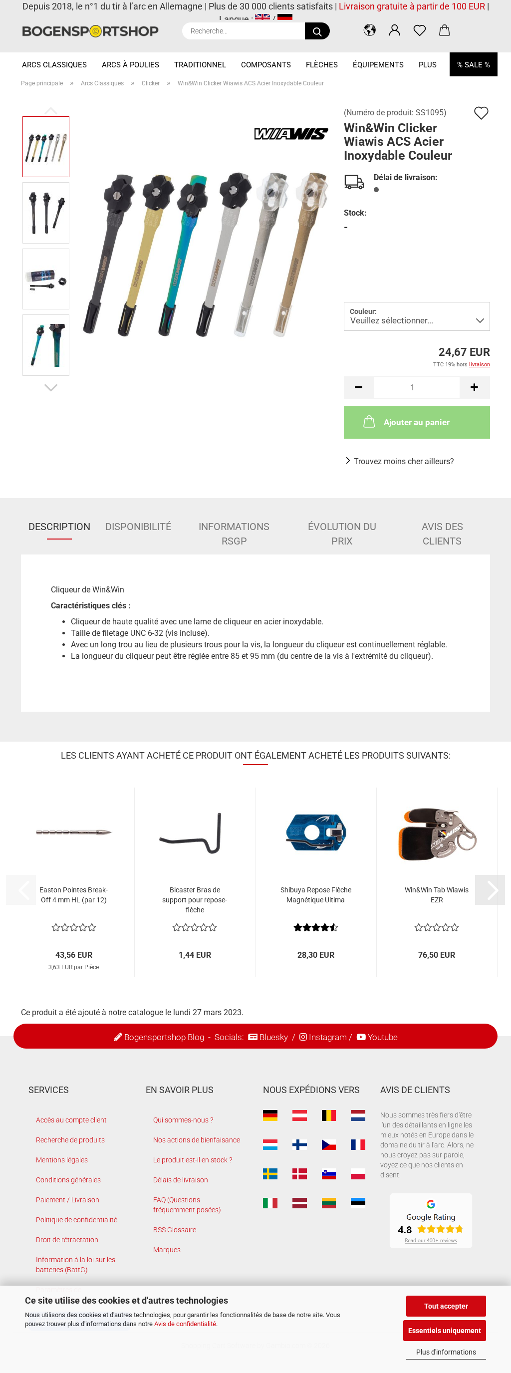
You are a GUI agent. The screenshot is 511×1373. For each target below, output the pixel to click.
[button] (369, 29)
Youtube (383, 1037)
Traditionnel (200, 64)
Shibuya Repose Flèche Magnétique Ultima (315, 895)
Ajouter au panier (417, 422)
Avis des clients (442, 530)
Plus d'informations (446, 1352)
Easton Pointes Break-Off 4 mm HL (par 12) (73, 895)
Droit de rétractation (67, 1240)
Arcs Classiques (54, 64)
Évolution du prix (342, 530)
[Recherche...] (317, 30)
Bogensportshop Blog (164, 1037)
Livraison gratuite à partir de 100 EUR (412, 6)
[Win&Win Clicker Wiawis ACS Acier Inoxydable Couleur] (203, 245)
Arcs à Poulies (130, 64)
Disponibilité (138, 527)
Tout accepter (446, 1306)
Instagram (328, 1037)
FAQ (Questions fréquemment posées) (187, 1205)
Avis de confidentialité (185, 1324)
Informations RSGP (234, 530)
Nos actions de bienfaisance (196, 1140)
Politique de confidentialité (76, 1220)
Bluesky (273, 1037)
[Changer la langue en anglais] (262, 19)
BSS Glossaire (174, 1230)
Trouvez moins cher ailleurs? (404, 461)
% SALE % (473, 64)
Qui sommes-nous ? (183, 1120)
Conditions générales (68, 1180)
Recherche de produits (70, 1140)
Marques (167, 1250)
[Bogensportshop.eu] (94, 31)
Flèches (322, 64)
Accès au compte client (71, 1120)
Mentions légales (62, 1160)
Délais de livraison (180, 1180)
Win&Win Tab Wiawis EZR (437, 895)
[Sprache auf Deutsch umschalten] (284, 19)
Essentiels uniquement (444, 1331)
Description (59, 527)
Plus (428, 64)
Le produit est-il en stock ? (192, 1160)
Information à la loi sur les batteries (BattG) (75, 1265)
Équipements (378, 64)
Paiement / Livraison (67, 1200)
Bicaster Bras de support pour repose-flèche (194, 900)
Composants (266, 64)
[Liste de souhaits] (419, 29)
